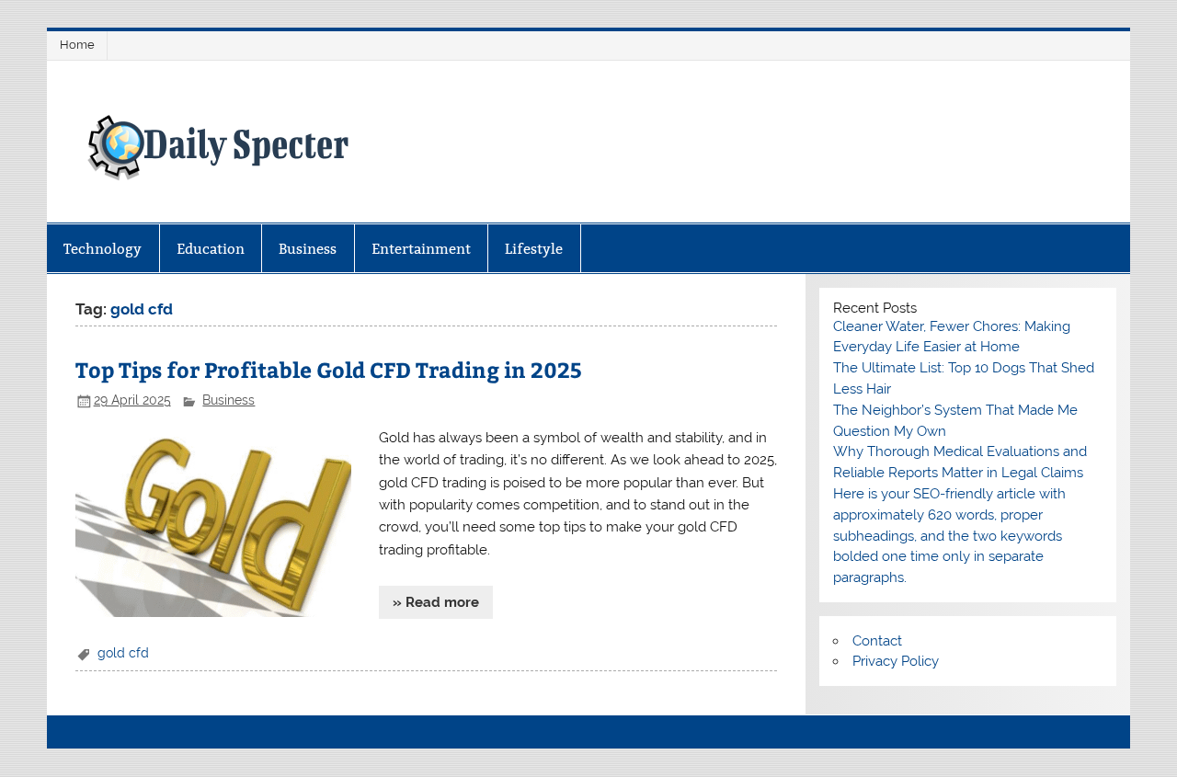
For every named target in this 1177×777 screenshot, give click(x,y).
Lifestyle (534, 248)
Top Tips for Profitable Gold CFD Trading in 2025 (328, 369)
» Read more (436, 602)
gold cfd (123, 653)
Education (211, 248)
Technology (102, 248)
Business (308, 248)
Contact (877, 641)
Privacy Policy (895, 661)
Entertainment (421, 248)
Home (77, 44)
